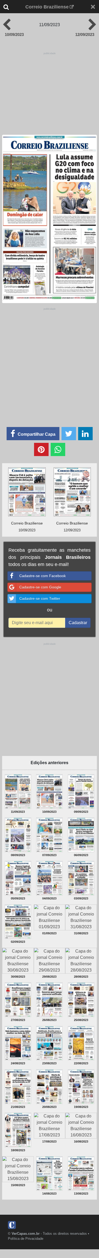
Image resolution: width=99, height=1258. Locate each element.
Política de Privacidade (25, 1239)
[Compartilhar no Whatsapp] (58, 449)
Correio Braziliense (47, 7)
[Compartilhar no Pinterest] (41, 449)
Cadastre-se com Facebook (42, 576)
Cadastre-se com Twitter (39, 598)
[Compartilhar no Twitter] (69, 433)
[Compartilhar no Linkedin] (85, 433)
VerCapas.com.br (26, 1234)
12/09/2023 (84, 34)
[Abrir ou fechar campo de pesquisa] (10, 7)
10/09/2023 (14, 34)
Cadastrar (78, 622)
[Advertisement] (49, 361)
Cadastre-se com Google (40, 587)
